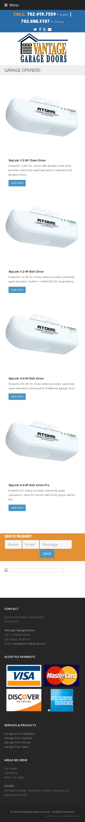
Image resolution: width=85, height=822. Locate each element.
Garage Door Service (17, 742)
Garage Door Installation (19, 733)
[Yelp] (44, 29)
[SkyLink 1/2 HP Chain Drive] (42, 152)
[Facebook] (40, 29)
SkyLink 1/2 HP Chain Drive (27, 160)
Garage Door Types (16, 746)
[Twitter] (35, 29)
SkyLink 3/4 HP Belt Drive (26, 378)
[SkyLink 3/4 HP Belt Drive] (42, 370)
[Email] (49, 29)
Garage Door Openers (18, 738)
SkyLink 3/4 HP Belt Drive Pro (28, 485)
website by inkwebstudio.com (63, 816)
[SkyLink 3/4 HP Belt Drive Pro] (42, 476)
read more (17, 183)
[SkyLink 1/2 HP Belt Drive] (42, 263)
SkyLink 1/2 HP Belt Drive (26, 271)
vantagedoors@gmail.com (29, 643)
